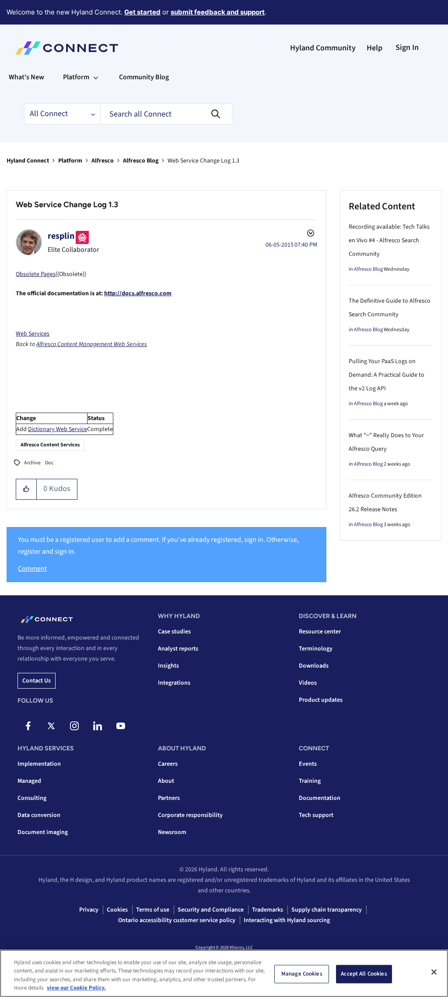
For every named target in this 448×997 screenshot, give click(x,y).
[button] (26, 489)
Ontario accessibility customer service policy (176, 920)
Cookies (117, 909)
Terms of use (152, 909)
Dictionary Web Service (57, 429)
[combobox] (166, 113)
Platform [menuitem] (76, 77)
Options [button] (309, 234)
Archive (32, 463)
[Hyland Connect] (67, 48)
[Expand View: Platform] (95, 77)
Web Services (32, 333)
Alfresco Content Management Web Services (91, 344)
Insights (168, 665)
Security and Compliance (211, 909)
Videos (308, 683)
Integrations (174, 683)
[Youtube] (120, 725)
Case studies (174, 631)
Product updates (321, 700)
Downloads (314, 665)
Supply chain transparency (326, 909)
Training (310, 781)
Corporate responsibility (190, 815)
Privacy (88, 909)
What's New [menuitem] (26, 77)
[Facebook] (28, 725)
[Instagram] (74, 725)
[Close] (434, 972)
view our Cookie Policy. (76, 988)
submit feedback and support (218, 12)
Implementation (39, 764)
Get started (142, 12)
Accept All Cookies (364, 974)
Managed (29, 781)
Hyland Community (323, 47)
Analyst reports (178, 648)
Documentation (319, 798)
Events (308, 764)
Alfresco (102, 160)
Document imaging (43, 832)
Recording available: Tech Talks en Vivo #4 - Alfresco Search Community (389, 240)
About (166, 781)
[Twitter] (51, 725)
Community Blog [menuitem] (144, 77)
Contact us (36, 680)
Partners (169, 798)
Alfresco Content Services (50, 445)
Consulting (32, 798)
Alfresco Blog (140, 160)
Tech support (316, 815)
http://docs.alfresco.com (138, 293)
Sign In (407, 47)
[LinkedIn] (97, 725)
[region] (224, 973)
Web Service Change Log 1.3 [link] (203, 160)
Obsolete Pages (36, 274)
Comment (32, 568)
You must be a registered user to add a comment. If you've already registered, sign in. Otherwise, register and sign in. (158, 545)
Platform (70, 160)
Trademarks (267, 909)
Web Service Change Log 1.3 (67, 204)
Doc (49, 463)
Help (374, 47)
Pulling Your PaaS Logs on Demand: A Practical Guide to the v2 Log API (386, 375)
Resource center (320, 631)
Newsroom (172, 832)
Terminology (315, 648)
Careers (168, 764)
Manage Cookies (301, 974)
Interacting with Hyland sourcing (287, 920)
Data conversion (39, 815)
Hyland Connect (28, 160)
